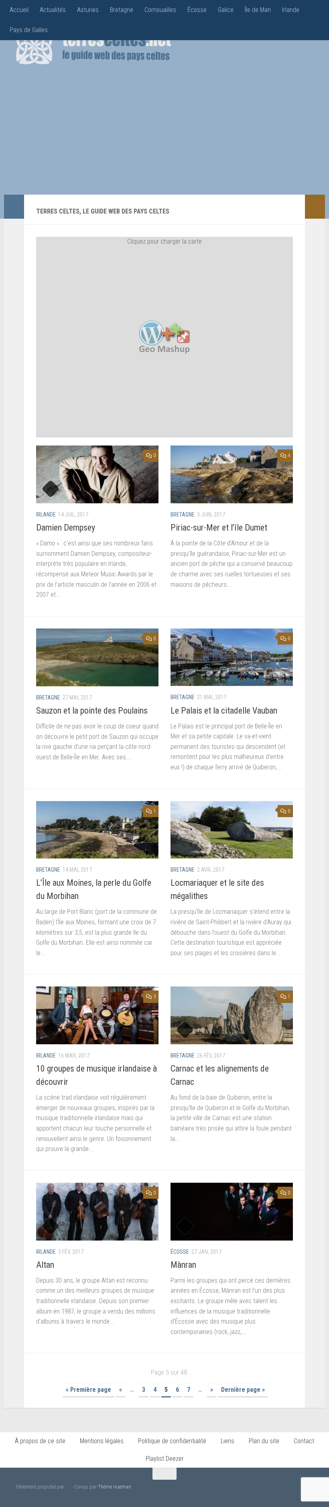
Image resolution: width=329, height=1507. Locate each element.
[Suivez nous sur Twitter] (282, 1488)
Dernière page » (243, 1389)
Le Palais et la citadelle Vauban (224, 711)
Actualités (53, 10)
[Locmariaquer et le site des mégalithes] (232, 830)
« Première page (88, 1389)
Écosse (197, 10)
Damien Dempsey (65, 528)
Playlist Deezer (165, 1458)
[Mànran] (232, 1212)
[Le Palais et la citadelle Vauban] (232, 657)
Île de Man (258, 10)
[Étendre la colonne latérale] (14, 207)
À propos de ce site (40, 1441)
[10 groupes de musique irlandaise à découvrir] (97, 1015)
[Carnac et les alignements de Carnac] (232, 1015)
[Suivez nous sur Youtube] (295, 1488)
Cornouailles (160, 10)
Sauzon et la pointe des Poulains (92, 711)
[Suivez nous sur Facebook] (269, 1488)
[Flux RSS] (308, 1488)
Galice (226, 10)
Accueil (19, 10)
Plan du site (264, 1441)
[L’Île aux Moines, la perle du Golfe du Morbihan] (97, 830)
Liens (227, 1441)
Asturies (88, 10)
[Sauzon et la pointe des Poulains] (97, 657)
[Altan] (97, 1212)
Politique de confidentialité (172, 1441)
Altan (45, 1265)
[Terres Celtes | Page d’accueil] (93, 46)
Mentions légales (102, 1441)
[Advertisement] (219, 134)
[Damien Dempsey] (97, 474)
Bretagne (121, 10)
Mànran (183, 1265)
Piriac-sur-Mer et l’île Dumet (219, 528)
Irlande (290, 10)
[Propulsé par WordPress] (68, 1486)
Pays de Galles (29, 30)
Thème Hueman (114, 1487)
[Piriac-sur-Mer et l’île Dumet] (232, 474)
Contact (304, 1441)
